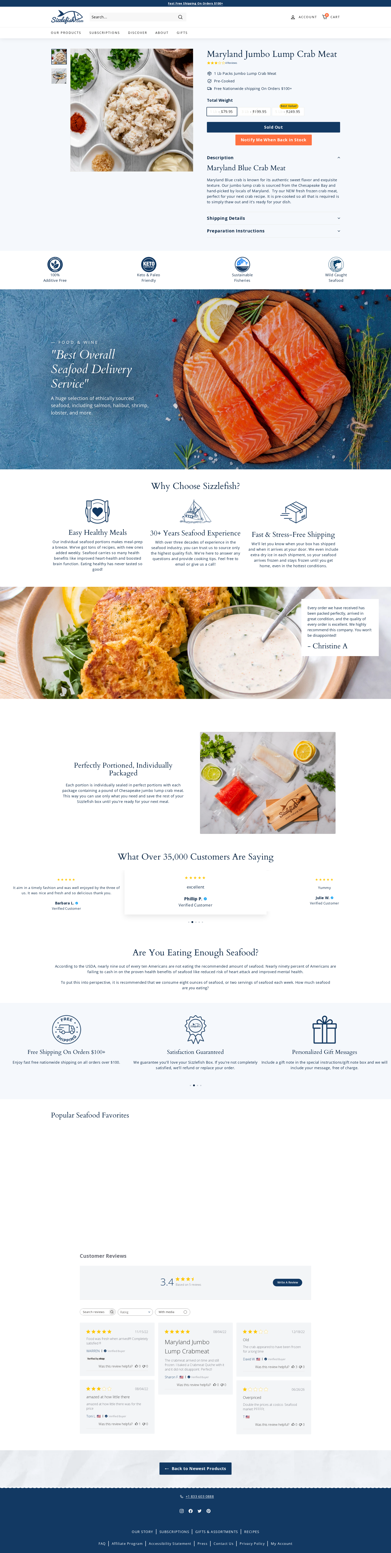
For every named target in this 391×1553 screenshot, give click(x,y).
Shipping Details (226, 218)
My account (281, 1543)
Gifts (182, 33)
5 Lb (287, 111)
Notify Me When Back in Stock (273, 140)
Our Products (66, 33)
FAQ (102, 1543)
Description (220, 157)
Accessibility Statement (170, 1543)
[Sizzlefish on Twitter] (200, 1510)
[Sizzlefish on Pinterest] (208, 1510)
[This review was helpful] (293, 1367)
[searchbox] (94, 1312)
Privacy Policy (252, 1543)
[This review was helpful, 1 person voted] (136, 1424)
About (162, 33)
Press (203, 1543)
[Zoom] (131, 110)
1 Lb (221, 111)
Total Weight (220, 100)
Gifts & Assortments (216, 1531)
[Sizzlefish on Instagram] (182, 1510)
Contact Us (224, 1543)
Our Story (142, 1531)
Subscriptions (104, 33)
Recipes (251, 1531)
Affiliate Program (127, 1543)
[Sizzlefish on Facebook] (191, 1510)
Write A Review (287, 1282)
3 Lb (254, 111)
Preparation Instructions (236, 231)
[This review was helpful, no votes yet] (136, 1366)
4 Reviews (231, 63)
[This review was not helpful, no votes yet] (143, 1366)
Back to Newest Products (198, 1468)
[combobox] (138, 17)
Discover (137, 33)
